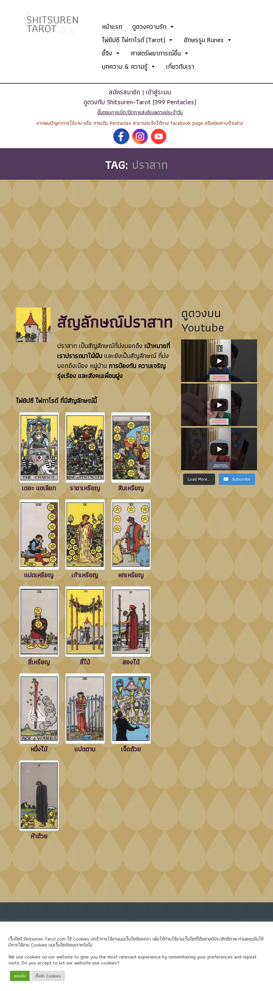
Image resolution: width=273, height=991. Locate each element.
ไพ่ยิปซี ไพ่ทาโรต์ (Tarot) (133, 40)
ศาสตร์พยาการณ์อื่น (156, 53)
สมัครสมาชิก (124, 92)
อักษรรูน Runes (204, 40)
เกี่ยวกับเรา (180, 66)
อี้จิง (107, 53)
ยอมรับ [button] (20, 975)
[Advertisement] (133, 229)
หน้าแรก (112, 26)
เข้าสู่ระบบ (158, 92)
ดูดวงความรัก (149, 26)
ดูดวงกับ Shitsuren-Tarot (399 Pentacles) (140, 102)
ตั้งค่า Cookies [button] (48, 975)
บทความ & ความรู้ (124, 66)
